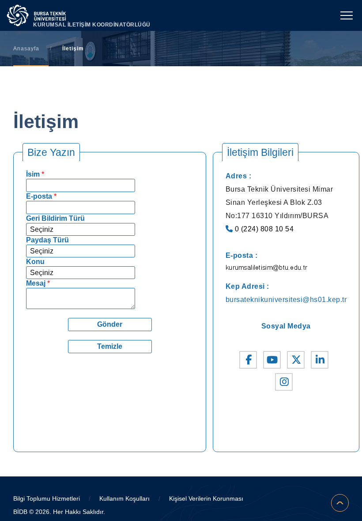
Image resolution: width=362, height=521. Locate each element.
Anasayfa (26, 48)
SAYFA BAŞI (340, 503)
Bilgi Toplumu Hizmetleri (46, 498)
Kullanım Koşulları (124, 498)
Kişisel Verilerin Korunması (206, 498)
